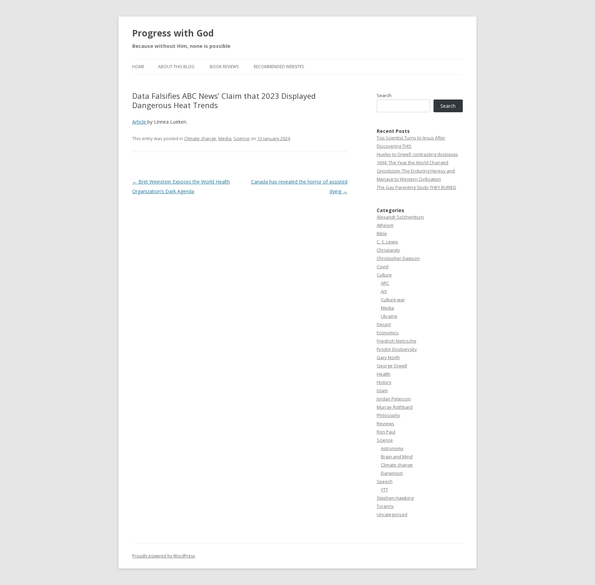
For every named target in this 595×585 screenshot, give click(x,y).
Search (384, 95)
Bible (382, 233)
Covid (382, 266)
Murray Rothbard (395, 407)
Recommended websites (279, 67)
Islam (382, 390)
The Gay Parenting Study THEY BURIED (416, 187)
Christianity (388, 250)
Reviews (385, 423)
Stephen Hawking (395, 498)
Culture (384, 275)
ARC (385, 283)
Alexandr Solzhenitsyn (400, 217)
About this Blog (176, 67)
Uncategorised (392, 514)
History (384, 382)
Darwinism (392, 473)
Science (241, 138)
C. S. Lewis (387, 242)
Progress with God (173, 33)
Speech (385, 481)
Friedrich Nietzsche (396, 341)
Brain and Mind (397, 456)
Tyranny (385, 506)
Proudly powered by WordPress (163, 556)
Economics (388, 333)
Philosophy (388, 415)
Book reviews (224, 67)
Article (139, 121)
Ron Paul (386, 432)
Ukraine (389, 316)
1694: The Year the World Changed (412, 162)
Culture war (393, 299)
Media (224, 138)
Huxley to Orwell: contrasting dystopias (417, 154)
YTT (384, 490)
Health (383, 374)
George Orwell (392, 366)
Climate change (200, 138)
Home (138, 67)
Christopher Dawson (398, 258)
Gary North (388, 357)
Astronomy (392, 448)
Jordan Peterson (394, 399)
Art (384, 291)
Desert (384, 324)
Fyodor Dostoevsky (397, 349)
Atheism (385, 225)
